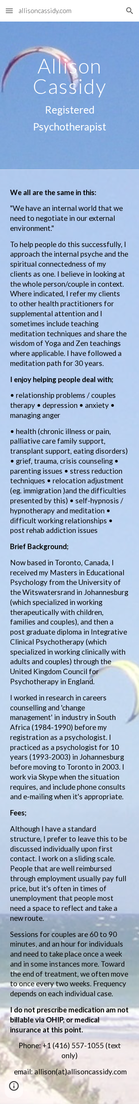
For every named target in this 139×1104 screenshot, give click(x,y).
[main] (69, 95)
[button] (9, 10)
